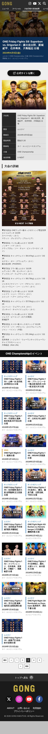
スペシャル (16, 9)
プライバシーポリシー (24, 711)
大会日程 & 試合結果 (32, 9)
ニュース (5, 9)
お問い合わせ (24, 708)
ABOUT (10, 708)
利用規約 (37, 708)
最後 (26, 666)
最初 (5, 660)
